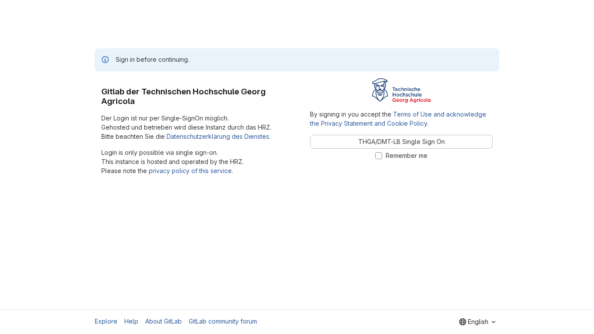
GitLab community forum (223, 321)
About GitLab (163, 321)
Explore (106, 321)
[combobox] (477, 322)
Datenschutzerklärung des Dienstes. (218, 136)
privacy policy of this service (190, 170)
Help (131, 321)
